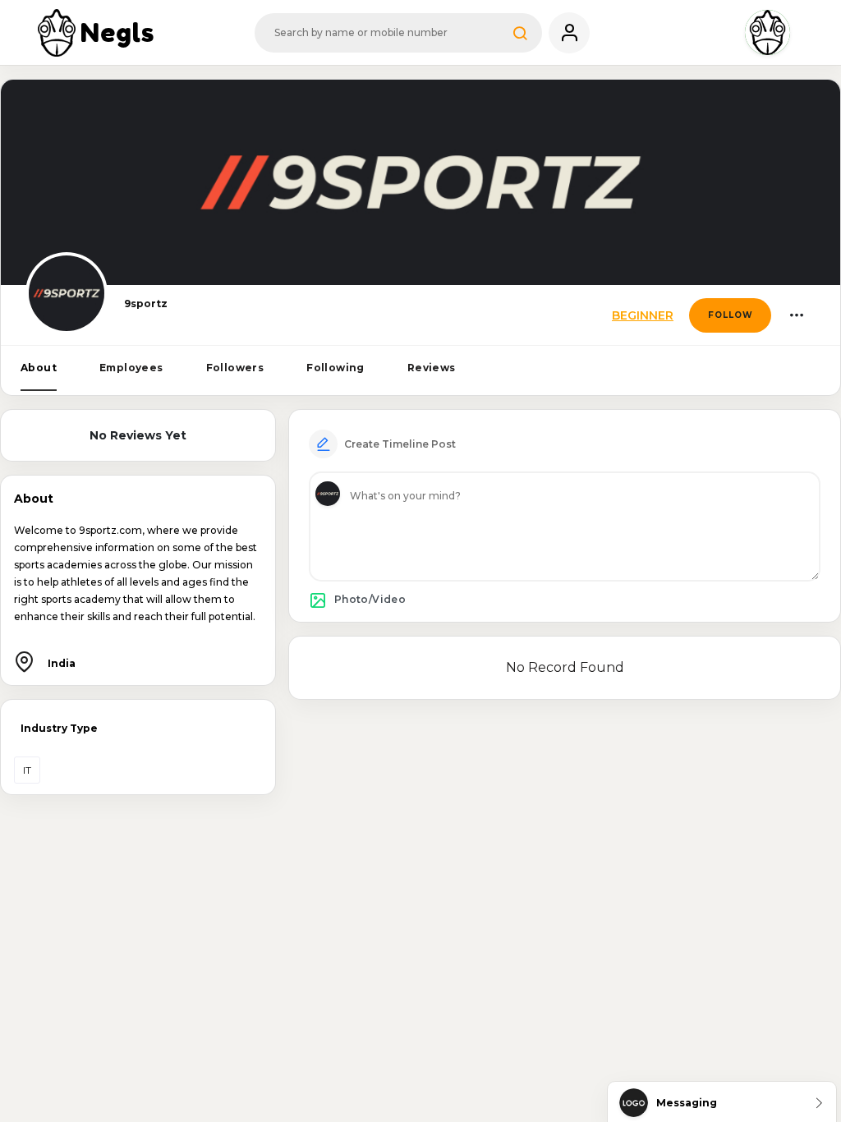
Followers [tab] (235, 367)
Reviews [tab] (431, 367)
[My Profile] (569, 33)
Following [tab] (335, 367)
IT (27, 770)
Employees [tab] (131, 367)
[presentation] (39, 368)
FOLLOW (730, 315)
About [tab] (39, 367)
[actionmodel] (796, 316)
